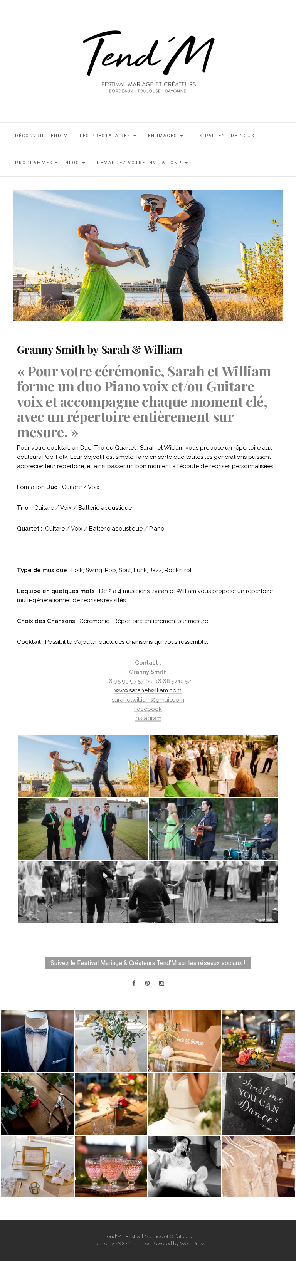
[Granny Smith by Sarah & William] (148, 255)
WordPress (192, 1243)
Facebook (148, 708)
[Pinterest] (147, 983)
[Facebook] (134, 983)
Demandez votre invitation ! (140, 162)
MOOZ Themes (132, 1243)
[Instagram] (161, 983)
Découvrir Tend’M (41, 135)
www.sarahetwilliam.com (148, 690)
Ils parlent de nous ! (227, 135)
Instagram (148, 718)
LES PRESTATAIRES (106, 135)
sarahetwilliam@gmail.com (148, 699)
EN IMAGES (163, 135)
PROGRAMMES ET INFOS (48, 162)
